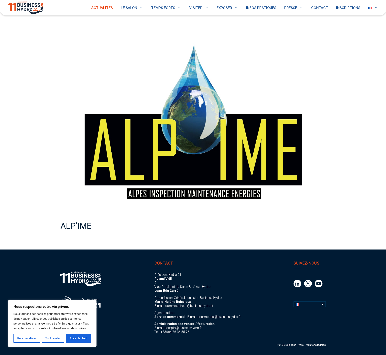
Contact (319, 8)
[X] (308, 286)
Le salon (129, 8)
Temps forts (163, 8)
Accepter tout (78, 338)
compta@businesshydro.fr (183, 328)
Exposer (224, 8)
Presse (290, 8)
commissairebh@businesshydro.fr (189, 306)
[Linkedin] (297, 286)
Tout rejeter (53, 338)
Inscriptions (348, 8)
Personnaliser (26, 338)
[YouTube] (318, 286)
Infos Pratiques (261, 8)
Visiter (195, 8)
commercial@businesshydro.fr (219, 317)
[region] (52, 323)
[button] (310, 304)
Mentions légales (316, 344)
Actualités (102, 8)
